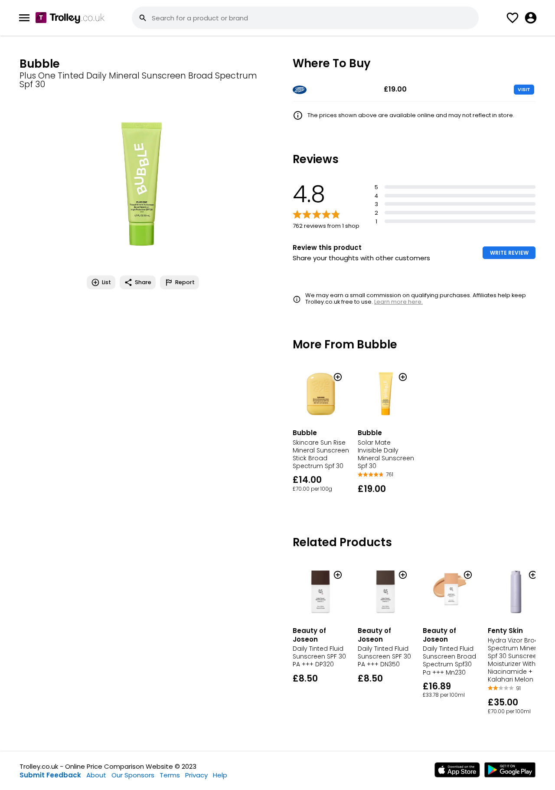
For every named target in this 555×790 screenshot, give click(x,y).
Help (220, 775)
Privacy (196, 775)
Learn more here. (398, 302)
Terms (170, 775)
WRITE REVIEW (509, 252)
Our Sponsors (132, 775)
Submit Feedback (50, 775)
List (106, 282)
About (96, 775)
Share (143, 282)
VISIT (524, 89)
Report (185, 282)
